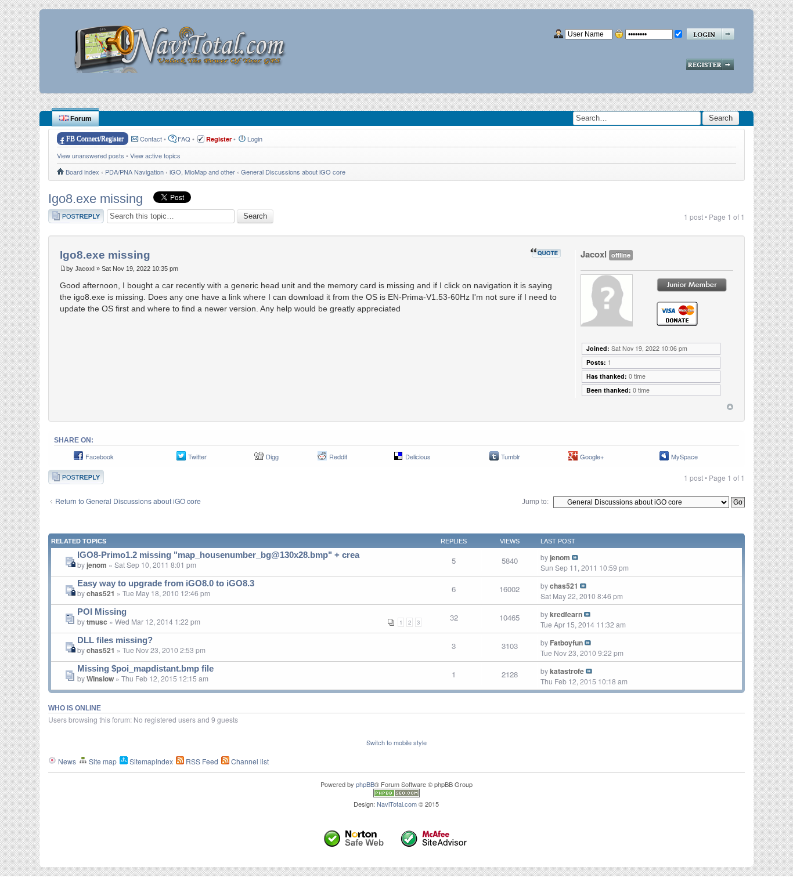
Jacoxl (85, 268)
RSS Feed (201, 761)
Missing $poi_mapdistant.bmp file (145, 668)
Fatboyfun (566, 642)
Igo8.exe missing (95, 198)
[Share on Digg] (259, 458)
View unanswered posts (90, 155)
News (66, 761)
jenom (96, 565)
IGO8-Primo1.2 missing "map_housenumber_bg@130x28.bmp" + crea (218, 555)
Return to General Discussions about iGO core (128, 501)
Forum (80, 119)
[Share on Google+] (573, 458)
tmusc (96, 621)
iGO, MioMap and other (202, 171)
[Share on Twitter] (181, 458)
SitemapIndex (150, 761)
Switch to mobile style (396, 742)
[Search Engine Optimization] (396, 794)
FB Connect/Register (95, 139)
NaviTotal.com (397, 803)
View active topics (155, 155)
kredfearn (566, 614)
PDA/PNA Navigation (134, 171)
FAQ (184, 138)
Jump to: (535, 502)
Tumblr (510, 456)
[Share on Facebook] (78, 458)
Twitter (197, 456)
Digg (272, 456)
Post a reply (66, 214)
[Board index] (184, 45)
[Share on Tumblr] (494, 458)
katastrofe (567, 671)
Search (721, 118)
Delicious (418, 456)
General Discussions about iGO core (293, 171)
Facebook (99, 456)
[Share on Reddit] (322, 458)
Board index (82, 171)
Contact (151, 138)
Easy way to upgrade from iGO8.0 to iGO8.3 (165, 583)
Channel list (249, 761)
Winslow (100, 678)
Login (254, 138)
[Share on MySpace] (664, 458)
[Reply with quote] (545, 253)
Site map (102, 761)
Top (730, 407)
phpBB (365, 784)
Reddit (338, 456)
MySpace (684, 456)
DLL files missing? (115, 640)
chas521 (100, 593)
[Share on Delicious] (398, 458)
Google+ (592, 456)
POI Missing (102, 611)
